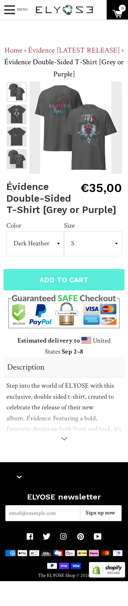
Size (69, 225)
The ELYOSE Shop (56, 575)
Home (13, 50)
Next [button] (16, 162)
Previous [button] (16, 88)
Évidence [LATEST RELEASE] (74, 50)
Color (13, 225)
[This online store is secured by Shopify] (107, 575)
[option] (16, 114)
